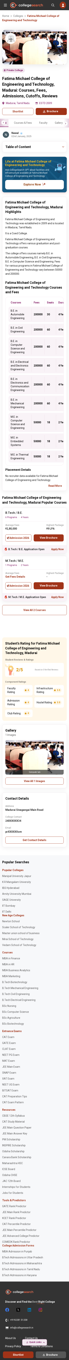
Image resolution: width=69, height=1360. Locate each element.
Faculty (43, 122)
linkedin (29, 1310)
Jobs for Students (12, 1192)
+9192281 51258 (18, 1320)
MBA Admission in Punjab (17, 1251)
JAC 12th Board (11, 1181)
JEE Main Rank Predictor (16, 1212)
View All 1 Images (34, 781)
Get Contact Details (34, 840)
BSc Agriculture (11, 1017)
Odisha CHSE (9, 1175)
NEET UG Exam (11, 1084)
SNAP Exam (9, 1072)
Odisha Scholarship (13, 1151)
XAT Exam (8, 1078)
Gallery (59, 122)
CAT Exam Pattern (13, 1102)
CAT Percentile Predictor (16, 1224)
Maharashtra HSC (12, 1163)
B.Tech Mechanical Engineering (20, 988)
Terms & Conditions (41, 1346)
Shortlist (18, 111)
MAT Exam (8, 1060)
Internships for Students (16, 1186)
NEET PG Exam (11, 1054)
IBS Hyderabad (10, 887)
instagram (40, 1310)
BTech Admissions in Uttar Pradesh (22, 1257)
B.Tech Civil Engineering (16, 994)
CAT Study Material (13, 1121)
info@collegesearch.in (21, 1327)
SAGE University (11, 899)
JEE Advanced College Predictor (20, 1235)
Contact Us (31, 1338)
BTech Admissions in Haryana (19, 1275)
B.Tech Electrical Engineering (19, 999)
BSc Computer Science (15, 1011)
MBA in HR (8, 964)
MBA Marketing (11, 976)
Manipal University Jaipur (16, 876)
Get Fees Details (15, 576)
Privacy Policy (13, 1346)
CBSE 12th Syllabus (13, 1115)
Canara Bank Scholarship (16, 1157)
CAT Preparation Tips (14, 1096)
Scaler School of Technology (18, 927)
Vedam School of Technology (19, 945)
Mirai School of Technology (17, 939)
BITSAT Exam (10, 1090)
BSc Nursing (9, 1005)
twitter (18, 1310)
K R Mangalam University (16, 882)
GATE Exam (9, 1043)
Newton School (11, 921)
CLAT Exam (9, 1048)
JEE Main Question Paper (16, 1127)
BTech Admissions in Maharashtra (22, 1263)
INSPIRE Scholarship (14, 1145)
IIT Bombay (8, 905)
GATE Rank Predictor (14, 1206)
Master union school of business (21, 933)
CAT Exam (8, 1037)
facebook (7, 1310)
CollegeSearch (26, 5)
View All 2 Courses (34, 610)
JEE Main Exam (11, 1066)
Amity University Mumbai (16, 893)
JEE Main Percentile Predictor (19, 1229)
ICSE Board (8, 1169)
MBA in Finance (11, 958)
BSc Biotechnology (13, 1023)
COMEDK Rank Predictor (16, 1241)
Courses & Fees (23, 122)
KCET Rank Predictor (14, 1218)
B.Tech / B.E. (13, 513)
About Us (10, 1338)
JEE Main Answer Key (14, 1133)
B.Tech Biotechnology (14, 982)
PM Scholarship (11, 1139)
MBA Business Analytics (16, 970)
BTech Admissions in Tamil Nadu (21, 1269)
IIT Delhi (6, 911)
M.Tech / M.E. (14, 561)
